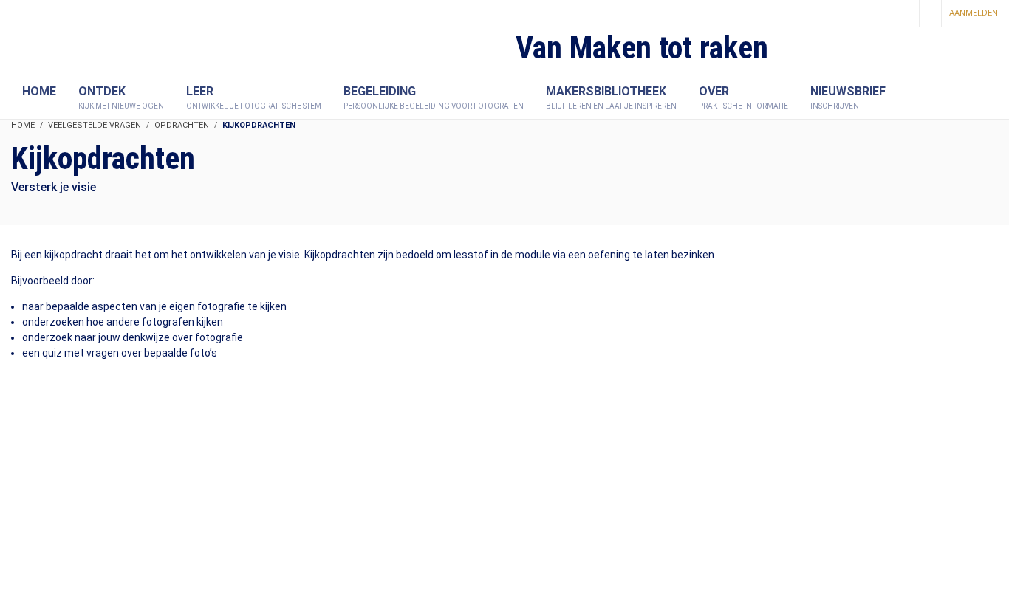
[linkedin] (902, 14)
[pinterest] (877, 14)
